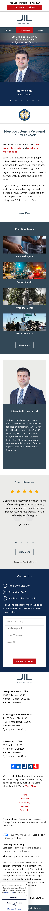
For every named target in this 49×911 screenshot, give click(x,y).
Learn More (25, 213)
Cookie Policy (38, 834)
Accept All (14, 897)
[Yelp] (36, 766)
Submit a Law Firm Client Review (25, 562)
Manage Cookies (13, 838)
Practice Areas (24, 229)
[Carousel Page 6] (39, 100)
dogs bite (15, 148)
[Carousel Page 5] (33, 100)
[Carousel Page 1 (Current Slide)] (10, 100)
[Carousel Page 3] (21, 100)
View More (24, 345)
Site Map (24, 806)
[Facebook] (13, 766)
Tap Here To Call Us (24, 7)
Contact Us (24, 30)
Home (8, 30)
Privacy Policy (25, 802)
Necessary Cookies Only (14, 904)
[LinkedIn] (18, 766)
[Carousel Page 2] (16, 100)
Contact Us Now (24, 661)
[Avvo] (30, 766)
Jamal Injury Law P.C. (34, 897)
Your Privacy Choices (19, 834)
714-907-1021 (19, 702)
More (40, 30)
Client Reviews (24, 482)
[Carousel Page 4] (27, 100)
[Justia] (24, 766)
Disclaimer (24, 798)
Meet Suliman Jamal (24, 411)
